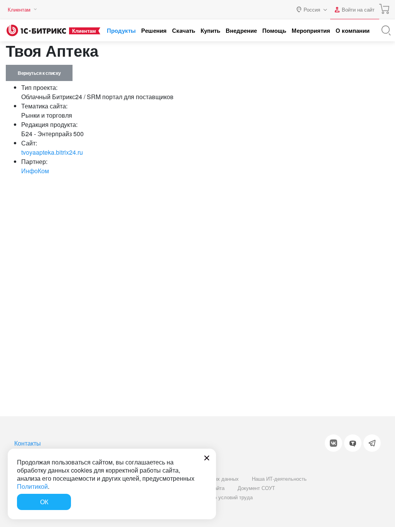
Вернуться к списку (39, 72)
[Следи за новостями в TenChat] (352, 443)
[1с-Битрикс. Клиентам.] (36, 30)
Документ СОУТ (256, 488)
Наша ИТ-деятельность (279, 478)
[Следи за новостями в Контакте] (333, 443)
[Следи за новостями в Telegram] (372, 443)
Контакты (27, 443)
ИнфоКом (35, 170)
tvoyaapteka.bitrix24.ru (52, 152)
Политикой (32, 486)
